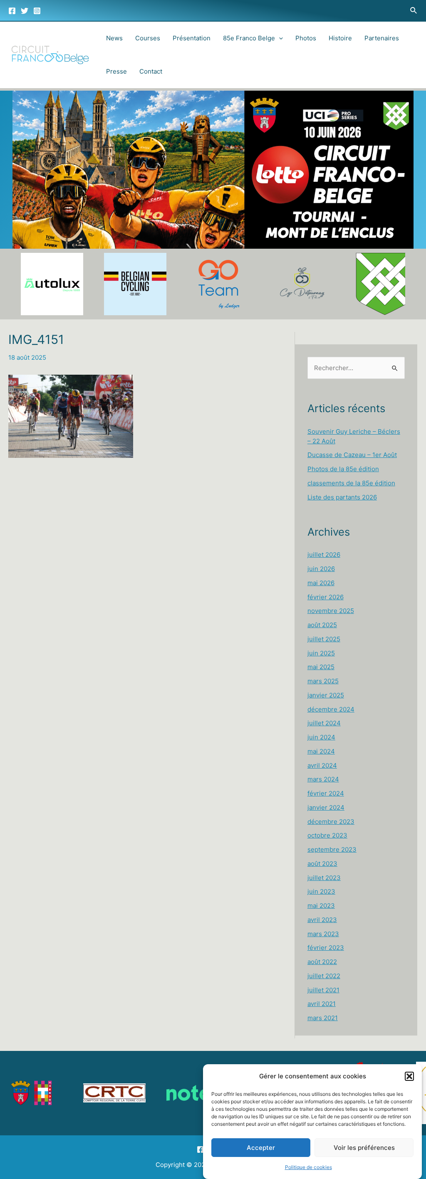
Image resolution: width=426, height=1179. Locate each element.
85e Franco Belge (249, 38)
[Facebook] (12, 11)
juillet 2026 (323, 555)
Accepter (261, 1148)
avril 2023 (322, 920)
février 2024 (325, 793)
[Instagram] (37, 11)
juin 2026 (321, 569)
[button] (409, 1076)
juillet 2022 (323, 976)
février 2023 (325, 948)
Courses (147, 38)
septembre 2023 (332, 849)
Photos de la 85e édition (343, 469)
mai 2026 (320, 583)
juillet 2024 (324, 723)
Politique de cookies (308, 1167)
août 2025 (322, 625)
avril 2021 (321, 1004)
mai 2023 (321, 906)
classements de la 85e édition (351, 483)
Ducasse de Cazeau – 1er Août (352, 455)
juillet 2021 (323, 990)
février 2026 (325, 597)
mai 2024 (321, 751)
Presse (116, 71)
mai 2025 (320, 667)
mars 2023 (323, 934)
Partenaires (381, 38)
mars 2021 (322, 1018)
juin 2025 (321, 653)
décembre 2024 (330, 709)
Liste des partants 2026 (342, 497)
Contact (150, 71)
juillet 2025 (323, 639)
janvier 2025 (325, 695)
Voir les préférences (364, 1148)
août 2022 (322, 962)
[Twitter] (24, 11)
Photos (305, 38)
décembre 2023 (330, 822)
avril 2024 (322, 765)
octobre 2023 (327, 835)
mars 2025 (323, 681)
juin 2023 (321, 891)
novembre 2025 (330, 611)
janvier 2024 (325, 807)
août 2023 (322, 864)
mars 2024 (323, 779)
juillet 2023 (324, 878)
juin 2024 (321, 737)
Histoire (340, 38)
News (114, 38)
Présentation (192, 38)
